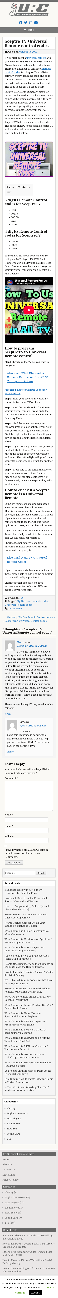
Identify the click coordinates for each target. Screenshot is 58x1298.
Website (9, 836)
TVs (21, 597)
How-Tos (12, 1128)
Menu (31, 30)
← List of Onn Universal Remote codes (24, 621)
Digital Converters (17, 1113)
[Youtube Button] (36, 22)
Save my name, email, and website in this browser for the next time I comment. (27, 853)
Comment (11, 778)
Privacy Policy (10, 1179)
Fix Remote (13, 1123)
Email (9, 826)
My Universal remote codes (32, 601)
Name (9, 814)
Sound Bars (13, 1133)
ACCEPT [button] (35, 1293)
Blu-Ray (11, 1108)
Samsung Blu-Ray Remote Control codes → (31, 617)
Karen (20, 642)
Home (5, 1159)
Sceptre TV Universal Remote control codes (27, 43)
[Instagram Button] (30, 22)
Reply (8, 713)
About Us (7, 1164)
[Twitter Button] (25, 22)
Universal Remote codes (19, 605)
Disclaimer (8, 1174)
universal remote (36, 58)
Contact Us (8, 1169)
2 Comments (15, 608)
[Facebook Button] (20, 22)
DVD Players (14, 1118)
